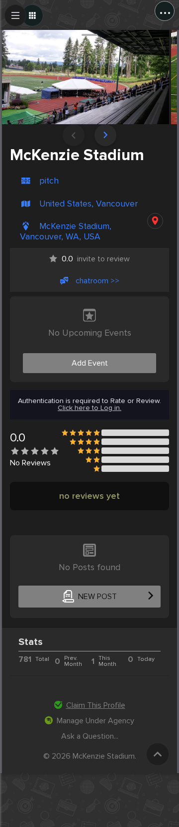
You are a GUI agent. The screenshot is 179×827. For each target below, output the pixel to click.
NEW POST (97, 597)
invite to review (96, 259)
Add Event (90, 363)
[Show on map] (155, 221)
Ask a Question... (89, 736)
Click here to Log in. (89, 408)
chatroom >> (97, 281)
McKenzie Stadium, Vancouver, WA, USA (65, 231)
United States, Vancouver (88, 204)
